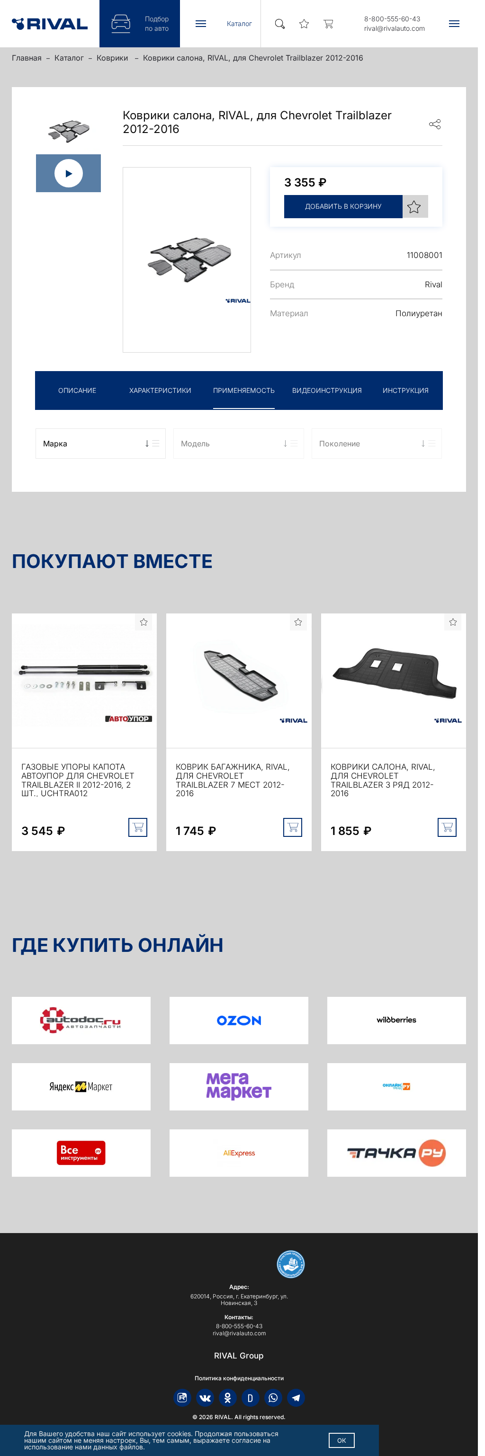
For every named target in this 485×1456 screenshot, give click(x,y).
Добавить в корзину (343, 206)
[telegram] (296, 1398)
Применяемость (244, 390)
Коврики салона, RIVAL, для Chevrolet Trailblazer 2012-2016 (253, 57)
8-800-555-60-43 (392, 19)
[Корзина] (328, 24)
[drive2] (251, 1398)
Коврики (113, 57)
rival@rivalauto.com (394, 28)
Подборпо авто (157, 23)
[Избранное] (304, 24)
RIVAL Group (239, 1355)
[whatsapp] (273, 1398)
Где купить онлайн (118, 945)
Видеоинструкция (327, 390)
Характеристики (160, 390)
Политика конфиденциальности (239, 1378)
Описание (77, 390)
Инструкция (406, 390)
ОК (341, 1440)
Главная (27, 57)
